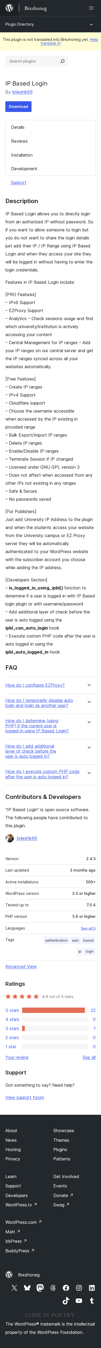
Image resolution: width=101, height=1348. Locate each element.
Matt (12, 1231)
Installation (22, 155)
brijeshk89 (22, 92)
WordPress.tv (21, 1204)
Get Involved (66, 1176)
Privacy (12, 1158)
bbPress (16, 1241)
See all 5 (88, 928)
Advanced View (21, 966)
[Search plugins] (62, 61)
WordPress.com (23, 1222)
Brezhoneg (29, 1274)
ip (79, 951)
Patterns (61, 1158)
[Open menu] (92, 8)
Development (24, 168)
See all (89, 1057)
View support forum (24, 1097)
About (11, 1130)
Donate (63, 1195)
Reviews (19, 141)
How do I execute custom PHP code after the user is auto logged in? (42, 774)
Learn (10, 1176)
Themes (61, 1140)
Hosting (13, 1149)
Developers (16, 1195)
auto (75, 940)
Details (18, 127)
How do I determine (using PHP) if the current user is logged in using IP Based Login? (37, 725)
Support (18, 182)
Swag (61, 1204)
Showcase (63, 1130)
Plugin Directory (19, 24)
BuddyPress (20, 1250)
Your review (17, 1057)
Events (60, 1185)
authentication (56, 940)
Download (18, 106)
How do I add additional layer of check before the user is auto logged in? (30, 751)
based (88, 940)
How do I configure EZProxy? (35, 685)
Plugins (60, 1149)
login (89, 951)
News (11, 1140)
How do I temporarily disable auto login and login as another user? (39, 703)
